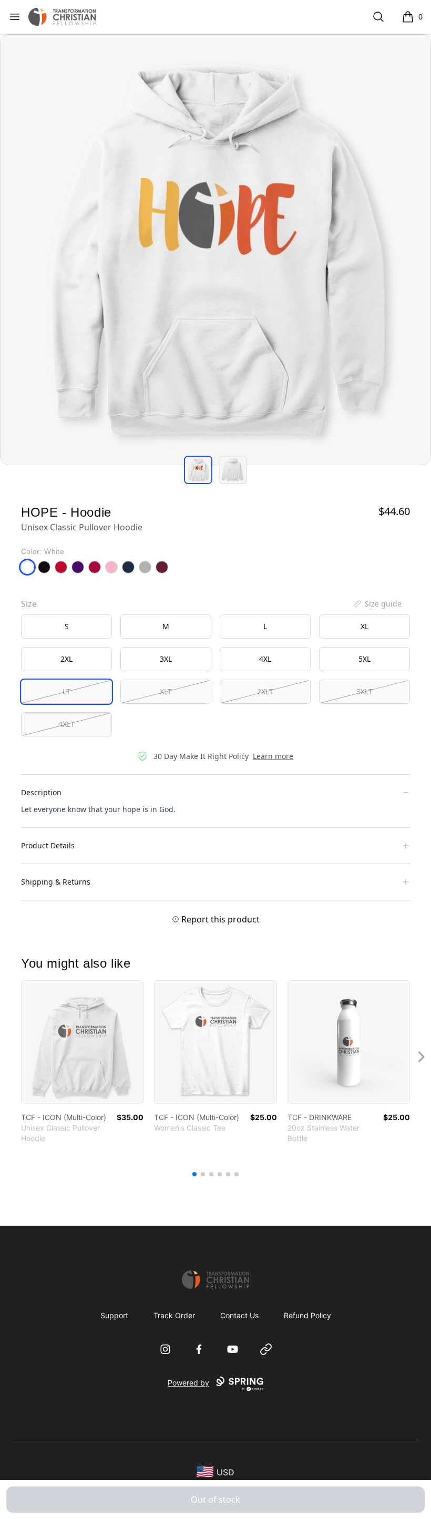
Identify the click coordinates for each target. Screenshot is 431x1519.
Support (114, 1315)
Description (41, 792)
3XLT (364, 691)
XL (364, 626)
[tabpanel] (215, 249)
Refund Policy (307, 1315)
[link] (82, 1042)
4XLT (66, 724)
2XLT (265, 691)
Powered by (188, 1382)
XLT (166, 691)
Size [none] (29, 604)
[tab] (198, 470)
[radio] (66, 626)
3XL (166, 659)
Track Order (174, 1315)
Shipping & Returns (55, 882)
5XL (364, 659)
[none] (377, 604)
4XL (265, 659)
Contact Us (239, 1315)
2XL (66, 659)
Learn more (273, 756)
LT (66, 691)
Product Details (48, 845)
